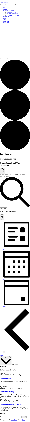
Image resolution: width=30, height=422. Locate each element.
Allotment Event (5, 378)
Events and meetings (8, 10)
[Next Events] (4, 352)
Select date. (15, 364)
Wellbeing (6, 22)
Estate (4, 18)
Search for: (3, 417)
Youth (4, 19)
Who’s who (6, 16)
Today (1, 355)
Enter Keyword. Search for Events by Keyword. (13, 174)
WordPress (14, 420)
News (4, 7)
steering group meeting (13, 15)
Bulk (23, 420)
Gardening (6, 21)
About (5, 9)
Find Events (3, 208)
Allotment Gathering (7, 392)
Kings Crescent (4, 2)
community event (11, 12)
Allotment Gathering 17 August (11, 404)
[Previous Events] (16, 350)
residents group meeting (13, 13)
